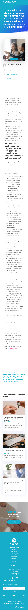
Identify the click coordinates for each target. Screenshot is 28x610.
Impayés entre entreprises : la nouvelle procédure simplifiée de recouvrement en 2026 (13, 482)
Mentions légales (11, 601)
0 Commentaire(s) (12, 74)
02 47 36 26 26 (14, 574)
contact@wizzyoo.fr (15, 573)
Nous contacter (20, 607)
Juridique (9, 70)
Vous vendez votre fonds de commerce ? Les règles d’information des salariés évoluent (13, 419)
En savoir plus (14, 521)
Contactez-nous (12, 348)
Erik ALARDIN (17, 64)
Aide (19, 601)
